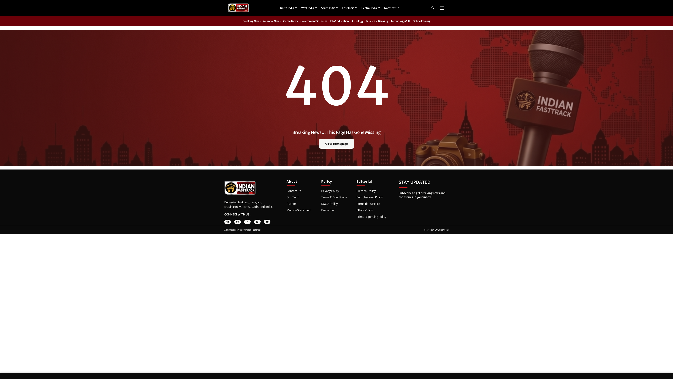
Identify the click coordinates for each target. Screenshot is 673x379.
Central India (369, 8)
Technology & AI (400, 21)
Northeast (390, 8)
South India (328, 8)
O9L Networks (442, 229)
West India (307, 8)
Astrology (357, 21)
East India (348, 8)
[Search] (433, 8)
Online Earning (421, 21)
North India (287, 8)
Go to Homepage (336, 143)
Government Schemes (313, 21)
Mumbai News (272, 21)
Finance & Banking (377, 21)
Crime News (290, 21)
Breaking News (252, 21)
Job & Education (339, 21)
